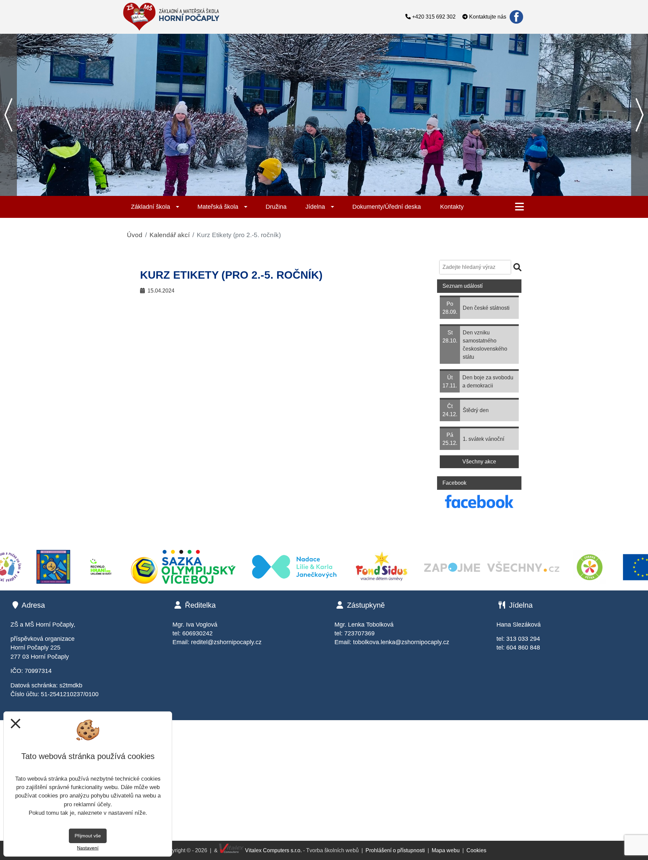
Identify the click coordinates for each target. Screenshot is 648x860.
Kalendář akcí (170, 234)
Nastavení (88, 848)
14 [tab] (384, 190)
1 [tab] (253, 190)
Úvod (134, 234)
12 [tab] (364, 190)
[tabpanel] (324, 115)
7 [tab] (313, 190)
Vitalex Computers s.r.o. (273, 850)
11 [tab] (354, 190)
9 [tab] (334, 190)
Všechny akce (479, 461)
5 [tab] (293, 190)
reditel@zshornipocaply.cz (226, 642)
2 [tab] (263, 190)
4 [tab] (283, 190)
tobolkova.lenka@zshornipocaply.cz (401, 642)
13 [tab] (374, 190)
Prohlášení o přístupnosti (395, 850)
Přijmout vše (88, 835)
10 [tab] (344, 190)
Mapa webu (446, 850)
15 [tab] (395, 190)
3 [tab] (273, 190)
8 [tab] (324, 190)
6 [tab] (303, 190)
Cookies (476, 850)
